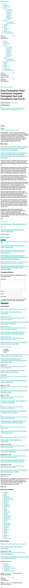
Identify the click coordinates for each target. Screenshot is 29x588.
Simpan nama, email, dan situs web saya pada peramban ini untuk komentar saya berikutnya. (13, 300)
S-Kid (5, 30)
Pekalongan (7, 525)
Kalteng (6, 513)
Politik (5, 20)
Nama (2, 291)
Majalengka (6, 517)
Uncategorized (7, 538)
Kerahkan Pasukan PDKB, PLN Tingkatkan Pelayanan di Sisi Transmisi (14, 411)
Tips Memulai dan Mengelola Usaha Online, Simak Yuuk (12, 246)
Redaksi (6, 564)
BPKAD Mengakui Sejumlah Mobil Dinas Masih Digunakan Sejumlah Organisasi (13, 333)
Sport (5, 27)
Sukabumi (9, 13)
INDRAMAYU (7, 505)
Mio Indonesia (7, 518)
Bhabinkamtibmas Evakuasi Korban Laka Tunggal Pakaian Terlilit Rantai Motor (13, 422)
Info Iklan (6, 565)
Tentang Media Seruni (9, 571)
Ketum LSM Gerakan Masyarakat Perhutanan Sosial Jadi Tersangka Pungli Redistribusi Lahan (13, 360)
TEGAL (5, 537)
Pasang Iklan (7, 566)
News (5, 8)
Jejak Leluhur (7, 31)
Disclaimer (6, 569)
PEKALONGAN (7, 524)
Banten (5, 494)
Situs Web (3, 296)
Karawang (9, 9)
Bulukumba (9, 17)
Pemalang (9, 15)
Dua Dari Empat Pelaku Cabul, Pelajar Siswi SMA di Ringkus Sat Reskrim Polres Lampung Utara (14, 267)
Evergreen (6, 28)
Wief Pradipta (14, 102)
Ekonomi (6, 24)
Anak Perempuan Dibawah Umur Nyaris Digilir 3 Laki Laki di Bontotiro (13, 371)
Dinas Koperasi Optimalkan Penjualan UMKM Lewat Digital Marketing (14, 323)
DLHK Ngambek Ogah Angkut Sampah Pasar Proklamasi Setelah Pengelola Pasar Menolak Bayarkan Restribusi (14, 257)
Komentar (3, 279)
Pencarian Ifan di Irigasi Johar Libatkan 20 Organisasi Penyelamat (14, 401)
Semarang (6, 532)
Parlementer (10, 22)
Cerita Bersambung (8, 33)
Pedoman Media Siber (9, 568)
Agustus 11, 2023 (5, 104)
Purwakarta (9, 10)
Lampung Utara (7, 516)
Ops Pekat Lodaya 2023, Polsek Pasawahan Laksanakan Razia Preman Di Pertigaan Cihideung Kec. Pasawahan (14, 148)
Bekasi (5, 495)
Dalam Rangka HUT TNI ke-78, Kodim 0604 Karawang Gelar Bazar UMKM (14, 343)
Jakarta (8, 19)
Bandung (9, 12)
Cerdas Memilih (11, 23)
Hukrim (5, 26)
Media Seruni (8, 573)
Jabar (5, 507)
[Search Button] (13, 577)
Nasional (6, 5)
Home (5, 4)
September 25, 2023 (6, 316)
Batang (8, 16)
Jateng (5, 510)
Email (2, 294)
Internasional (7, 6)
